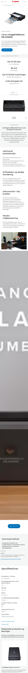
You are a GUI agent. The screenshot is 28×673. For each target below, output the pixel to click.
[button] (26, 118)
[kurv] (2, 2)
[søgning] (5, 2)
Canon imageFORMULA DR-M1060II (9, 55)
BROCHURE (3, 550)
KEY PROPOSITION (14, 125)
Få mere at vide (7, 49)
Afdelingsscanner (5, 31)
